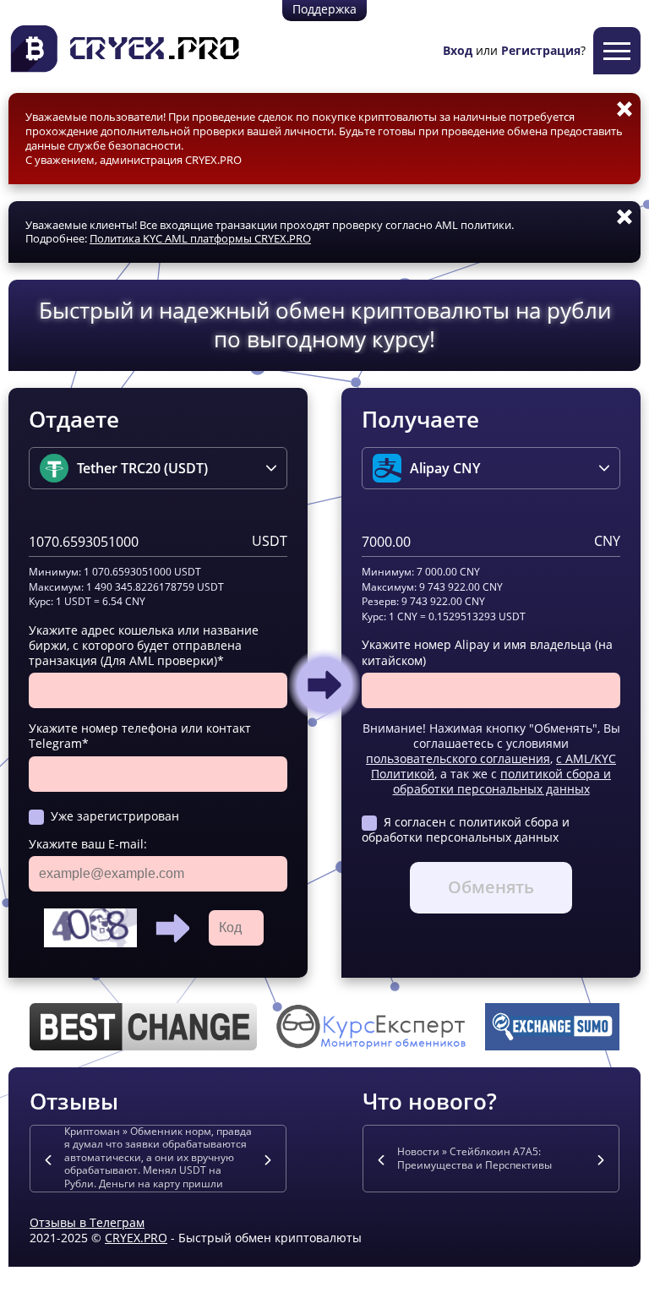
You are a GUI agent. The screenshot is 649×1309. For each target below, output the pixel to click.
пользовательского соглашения (458, 758)
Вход (457, 50)
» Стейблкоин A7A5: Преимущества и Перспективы (474, 1158)
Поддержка (324, 9)
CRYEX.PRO (136, 1238)
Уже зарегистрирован (115, 816)
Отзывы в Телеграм (87, 1222)
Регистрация (541, 50)
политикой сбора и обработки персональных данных (502, 781)
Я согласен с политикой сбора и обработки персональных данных (466, 829)
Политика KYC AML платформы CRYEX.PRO (200, 238)
